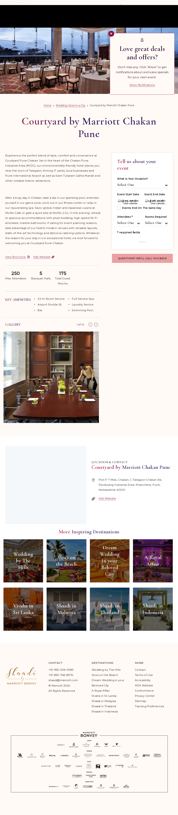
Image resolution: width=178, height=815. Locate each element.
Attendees (125, 216)
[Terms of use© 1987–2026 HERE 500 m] (45, 485)
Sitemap (140, 701)
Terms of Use (144, 675)
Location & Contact (110, 462)
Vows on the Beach (105, 675)
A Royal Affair (101, 690)
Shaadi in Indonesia (105, 711)
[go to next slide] (96, 324)
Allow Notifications (142, 85)
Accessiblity (143, 680)
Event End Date (154, 194)
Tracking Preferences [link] (149, 706)
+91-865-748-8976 (60, 675)
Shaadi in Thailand (104, 706)
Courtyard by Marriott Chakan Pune (89, 127)
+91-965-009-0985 (61, 669)
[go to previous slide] (90, 324)
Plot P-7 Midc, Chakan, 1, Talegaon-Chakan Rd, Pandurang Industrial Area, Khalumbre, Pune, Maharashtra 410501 (130, 484)
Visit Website (107, 498)
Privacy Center (145, 695)
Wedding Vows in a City (70, 105)
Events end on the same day (141, 207)
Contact (140, 669)
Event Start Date (128, 194)
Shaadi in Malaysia (104, 701)
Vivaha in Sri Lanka (104, 695)
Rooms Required (156, 216)
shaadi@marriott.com (63, 680)
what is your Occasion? (132, 178)
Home (48, 105)
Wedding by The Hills (106, 669)
